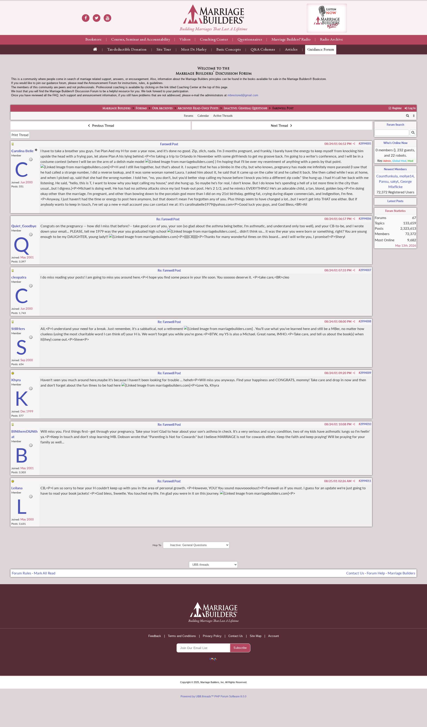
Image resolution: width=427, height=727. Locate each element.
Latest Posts (395, 201)
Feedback (154, 636)
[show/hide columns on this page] (414, 116)
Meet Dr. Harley (193, 50)
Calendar (203, 115)
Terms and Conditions (182, 636)
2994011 (365, 481)
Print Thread (20, 135)
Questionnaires (250, 40)
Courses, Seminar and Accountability (140, 40)
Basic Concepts (228, 50)
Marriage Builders (117, 108)
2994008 (365, 321)
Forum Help (376, 573)
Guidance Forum (320, 50)
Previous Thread (102, 125)
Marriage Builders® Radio (291, 40)
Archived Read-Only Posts (198, 108)
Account (273, 636)
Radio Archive (331, 40)
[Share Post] (354, 143)
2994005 (365, 143)
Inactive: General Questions (245, 108)
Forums (141, 108)
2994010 (365, 424)
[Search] (407, 116)
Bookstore (93, 40)
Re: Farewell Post (167, 219)
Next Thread (280, 125)
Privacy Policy (212, 636)
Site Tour (164, 50)
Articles (291, 50)
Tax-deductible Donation (127, 50)
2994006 (365, 218)
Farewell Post (169, 144)
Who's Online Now (395, 143)
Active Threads (223, 115)
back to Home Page (213, 14)
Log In (411, 108)
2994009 (365, 373)
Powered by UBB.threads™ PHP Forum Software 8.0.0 (213, 696)
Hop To (157, 545)
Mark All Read (44, 573)
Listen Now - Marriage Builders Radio (327, 18)
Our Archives (162, 108)
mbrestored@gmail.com (243, 95)
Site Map (255, 636)
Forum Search (395, 124)
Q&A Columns (263, 50)
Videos (184, 40)
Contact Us (355, 573)
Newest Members (395, 169)
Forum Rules (21, 573)
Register (397, 108)
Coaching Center (214, 40)
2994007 (365, 270)
